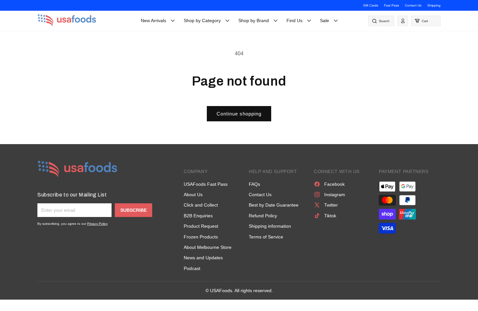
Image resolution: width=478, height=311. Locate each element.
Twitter (331, 205)
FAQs (254, 184)
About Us (193, 194)
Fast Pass (391, 5)
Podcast (192, 268)
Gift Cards (370, 5)
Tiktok (330, 215)
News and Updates (203, 257)
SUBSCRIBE (133, 210)
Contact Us (413, 5)
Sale (324, 20)
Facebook (334, 184)
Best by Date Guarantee (274, 205)
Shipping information (270, 226)
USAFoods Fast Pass (206, 184)
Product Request (201, 226)
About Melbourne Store (208, 247)
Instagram (334, 194)
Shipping (434, 5)
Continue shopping (239, 113)
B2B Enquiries (198, 215)
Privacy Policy (97, 223)
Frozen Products (201, 236)
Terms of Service (266, 236)
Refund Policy (263, 215)
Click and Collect (201, 205)
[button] (426, 21)
